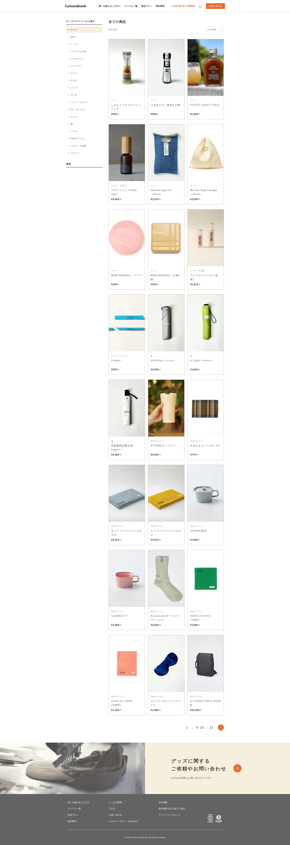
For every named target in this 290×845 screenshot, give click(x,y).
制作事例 (160, 6)
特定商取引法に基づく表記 (172, 808)
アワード (75, 153)
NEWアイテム (78, 138)
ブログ (112, 808)
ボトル (74, 73)
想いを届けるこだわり (110, 6)
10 (202, 727)
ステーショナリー (79, 102)
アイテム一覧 (130, 6)
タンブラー (76, 66)
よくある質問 (115, 802)
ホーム (74, 117)
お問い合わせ (215, 6)
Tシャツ (75, 44)
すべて (74, 29)
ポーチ (74, 95)
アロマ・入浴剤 (78, 146)
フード (74, 131)
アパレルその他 (78, 51)
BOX (73, 37)
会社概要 (163, 802)
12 (211, 727)
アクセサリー (77, 58)
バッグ (74, 88)
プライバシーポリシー (170, 815)
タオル (74, 80)
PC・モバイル (78, 109)
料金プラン (146, 6)
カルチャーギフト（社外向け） (124, 821)
